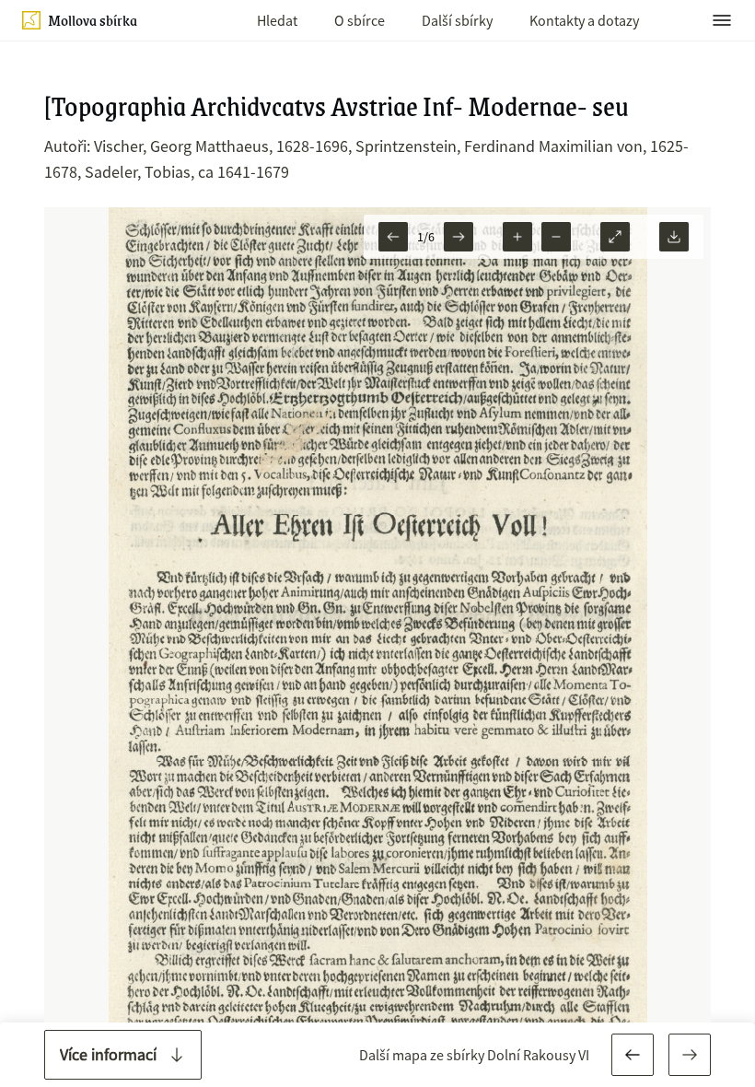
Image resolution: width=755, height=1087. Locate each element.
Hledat (277, 20)
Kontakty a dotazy (584, 20)
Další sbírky (457, 20)
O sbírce (359, 20)
